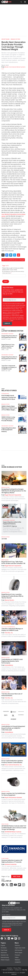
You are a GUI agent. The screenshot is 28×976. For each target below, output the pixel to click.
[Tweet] (14, 255)
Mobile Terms (6, 320)
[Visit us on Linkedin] (11, 884)
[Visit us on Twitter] (7, 884)
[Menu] (25, 1)
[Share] (6, 255)
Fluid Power (5, 858)
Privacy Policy (17, 320)
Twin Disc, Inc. (9, 632)
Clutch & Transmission (8, 626)
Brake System (15, 39)
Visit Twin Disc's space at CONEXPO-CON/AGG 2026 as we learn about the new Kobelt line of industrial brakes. (13, 701)
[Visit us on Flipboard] (19, 884)
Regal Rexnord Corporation (13, 495)
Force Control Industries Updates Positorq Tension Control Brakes (12, 761)
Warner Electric (9, 600)
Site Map (24, 970)
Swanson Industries (11, 864)
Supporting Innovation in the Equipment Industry (9, 336)
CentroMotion (9, 665)
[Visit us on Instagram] (23, 884)
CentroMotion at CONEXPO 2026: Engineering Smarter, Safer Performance (12, 661)
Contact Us (18, 970)
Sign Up (7, 323)
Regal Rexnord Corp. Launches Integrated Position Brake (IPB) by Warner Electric (12, 596)
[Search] (21, 1)
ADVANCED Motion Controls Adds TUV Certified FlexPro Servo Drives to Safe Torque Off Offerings (13, 827)
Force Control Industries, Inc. (13, 764)
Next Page (16, 876)
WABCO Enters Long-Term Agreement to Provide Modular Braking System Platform (8, 419)
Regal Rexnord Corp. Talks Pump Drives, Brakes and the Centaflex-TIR (8, 346)
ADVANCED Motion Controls (13, 832)
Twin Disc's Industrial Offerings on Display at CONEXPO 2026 (9, 367)
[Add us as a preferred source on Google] (18, 255)
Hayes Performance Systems (13, 797)
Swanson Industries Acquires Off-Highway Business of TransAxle (12, 861)
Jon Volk (4, 539)
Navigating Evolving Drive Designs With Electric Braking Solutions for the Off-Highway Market (13, 490)
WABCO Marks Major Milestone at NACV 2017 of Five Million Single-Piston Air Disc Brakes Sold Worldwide (9, 408)
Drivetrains (5, 39)
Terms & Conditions (7, 970)
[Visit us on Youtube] (15, 884)
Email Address (7, 296)
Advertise (9, 968)
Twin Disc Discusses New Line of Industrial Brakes (11, 694)
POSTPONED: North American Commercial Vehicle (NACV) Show (8, 397)
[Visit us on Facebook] (2, 884)
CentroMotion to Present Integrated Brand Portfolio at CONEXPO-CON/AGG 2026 (13, 728)
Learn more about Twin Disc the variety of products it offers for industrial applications (13, 635)
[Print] (2, 255)
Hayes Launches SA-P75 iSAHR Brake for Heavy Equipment (13, 794)
